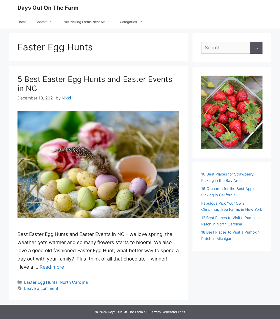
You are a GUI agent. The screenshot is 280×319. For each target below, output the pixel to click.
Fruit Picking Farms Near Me (84, 22)
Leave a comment (41, 288)
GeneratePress (173, 312)
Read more (52, 267)
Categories (128, 22)
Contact (41, 22)
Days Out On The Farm (48, 7)
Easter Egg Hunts (41, 282)
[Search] (256, 48)
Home (22, 22)
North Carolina (74, 282)
